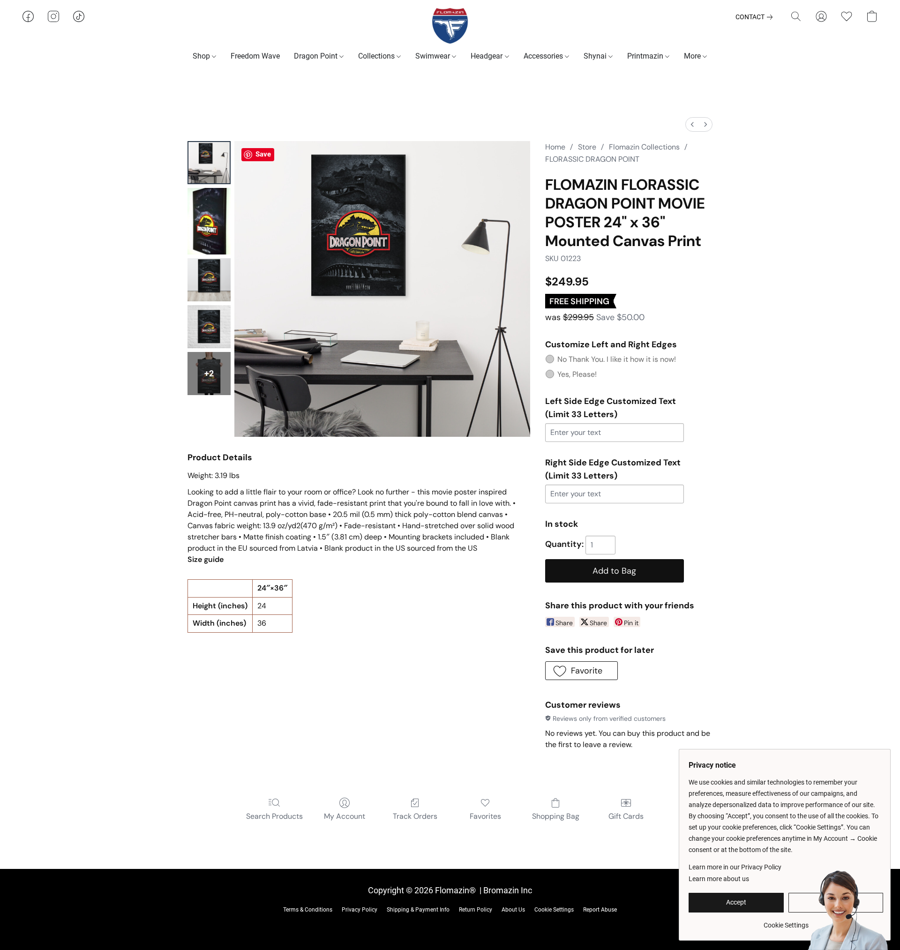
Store (587, 147)
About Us (513, 909)
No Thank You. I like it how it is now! (616, 359)
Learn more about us (719, 879)
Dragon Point (316, 56)
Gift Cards (626, 816)
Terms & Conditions (307, 909)
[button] (450, 26)
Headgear (487, 56)
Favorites (485, 816)
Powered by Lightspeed (450, 924)
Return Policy (475, 909)
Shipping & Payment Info (418, 909)
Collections (377, 56)
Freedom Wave (255, 56)
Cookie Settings (554, 909)
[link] (755, 16)
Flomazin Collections (644, 147)
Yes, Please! (577, 374)
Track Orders (415, 816)
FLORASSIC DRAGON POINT (592, 159)
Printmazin (646, 56)
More (693, 56)
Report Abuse (600, 909)
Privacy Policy (359, 909)
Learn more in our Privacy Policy (735, 867)
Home (555, 147)
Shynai (596, 56)
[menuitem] (692, 124)
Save (263, 154)
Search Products (274, 816)
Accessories (544, 56)
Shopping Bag (555, 816)
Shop (202, 56)
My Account (344, 816)
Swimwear (433, 56)
